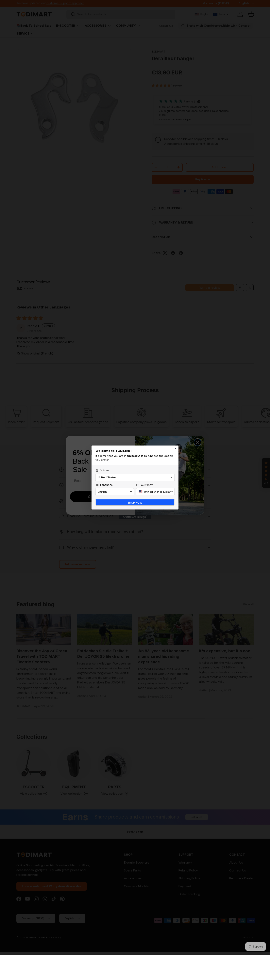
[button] (135, 477)
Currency (147, 485)
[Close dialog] (175, 448)
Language (106, 485)
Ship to (104, 470)
